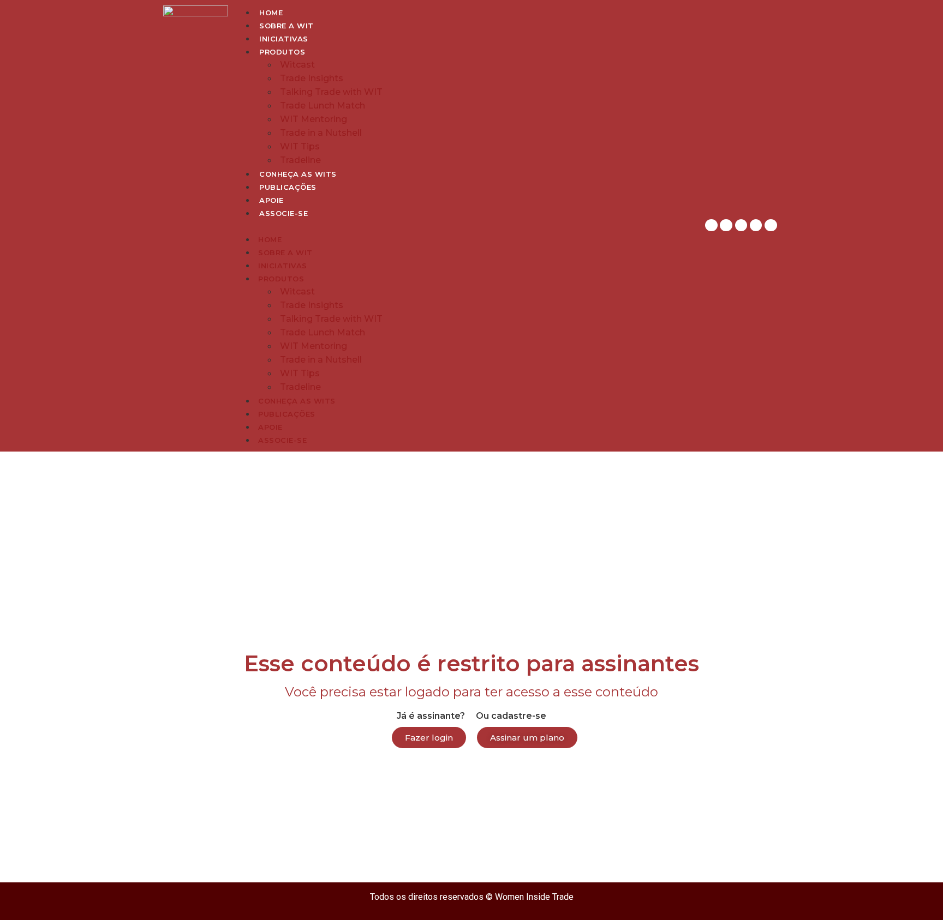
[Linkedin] (726, 225)
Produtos (282, 51)
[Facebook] (741, 225)
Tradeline (300, 160)
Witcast (297, 64)
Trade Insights (311, 78)
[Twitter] (756, 225)
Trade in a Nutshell (321, 133)
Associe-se (283, 213)
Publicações (288, 187)
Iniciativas (283, 38)
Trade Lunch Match (322, 105)
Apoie (271, 200)
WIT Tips (300, 146)
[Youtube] (771, 225)
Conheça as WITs (298, 174)
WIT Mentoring (313, 119)
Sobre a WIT (286, 25)
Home (271, 12)
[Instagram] (711, 225)
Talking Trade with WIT (331, 92)
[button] (464, 225)
